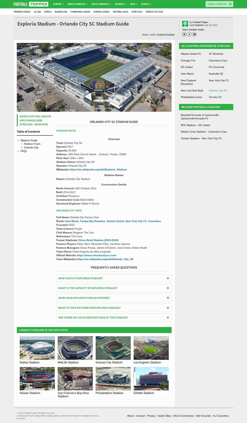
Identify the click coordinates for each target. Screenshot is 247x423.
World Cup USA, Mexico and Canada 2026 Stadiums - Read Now (35, 120)
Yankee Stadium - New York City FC (201, 138)
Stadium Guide (28, 140)
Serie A (48, 11)
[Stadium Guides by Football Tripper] (31, 4)
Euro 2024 (136, 11)
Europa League (101, 11)
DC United (187, 67)
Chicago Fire (188, 60)
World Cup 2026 (154, 11)
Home (145, 34)
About (130, 415)
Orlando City (31, 147)
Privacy (151, 415)
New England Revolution (188, 82)
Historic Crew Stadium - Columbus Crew (204, 131)
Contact (140, 415)
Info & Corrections (183, 415)
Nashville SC (216, 73)
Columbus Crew (218, 60)
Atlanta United (115, 221)
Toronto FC (215, 97)
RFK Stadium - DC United (195, 125)
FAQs (23, 151)
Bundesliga (61, 11)
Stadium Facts (32, 143)
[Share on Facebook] (189, 34)
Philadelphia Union (191, 97)
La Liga (37, 11)
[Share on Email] (194, 34)
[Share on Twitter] (184, 34)
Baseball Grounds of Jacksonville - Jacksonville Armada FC (200, 117)
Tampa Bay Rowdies (92, 221)
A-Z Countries (221, 415)
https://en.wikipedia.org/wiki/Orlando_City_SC (105, 259)
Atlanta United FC (191, 53)
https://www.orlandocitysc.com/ (96, 255)
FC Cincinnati (216, 67)
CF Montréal (216, 53)
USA (152, 34)
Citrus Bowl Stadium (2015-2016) (98, 240)
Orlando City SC (218, 90)
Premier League (22, 11)
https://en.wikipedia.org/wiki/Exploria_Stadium (98, 169)
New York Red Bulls (192, 90)
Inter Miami (72, 221)
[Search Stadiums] (230, 4)
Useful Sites (164, 415)
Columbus (154, 221)
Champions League (80, 11)
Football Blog (120, 11)
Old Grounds (203, 415)
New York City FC (136, 221)
